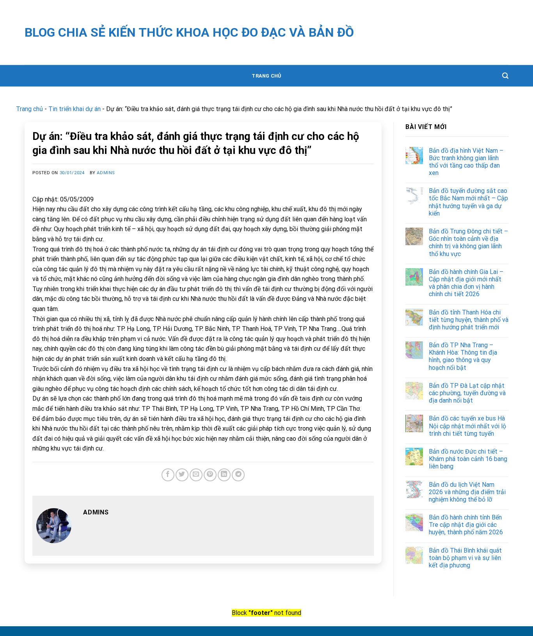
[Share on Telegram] (238, 474)
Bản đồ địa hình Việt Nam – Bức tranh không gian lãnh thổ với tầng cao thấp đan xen (466, 162)
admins (105, 172)
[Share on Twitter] (182, 474)
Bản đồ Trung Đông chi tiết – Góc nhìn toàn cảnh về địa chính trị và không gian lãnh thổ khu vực (468, 243)
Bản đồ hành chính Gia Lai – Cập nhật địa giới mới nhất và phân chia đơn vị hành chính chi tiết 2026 (466, 283)
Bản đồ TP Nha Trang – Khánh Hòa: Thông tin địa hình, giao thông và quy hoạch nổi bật (463, 356)
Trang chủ (29, 109)
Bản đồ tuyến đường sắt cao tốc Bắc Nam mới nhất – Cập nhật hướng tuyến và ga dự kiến (468, 202)
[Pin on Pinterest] (210, 474)
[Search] (505, 75)
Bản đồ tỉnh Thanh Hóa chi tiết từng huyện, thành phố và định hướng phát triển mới (468, 320)
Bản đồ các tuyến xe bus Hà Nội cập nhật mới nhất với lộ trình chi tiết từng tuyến (467, 426)
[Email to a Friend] (196, 474)
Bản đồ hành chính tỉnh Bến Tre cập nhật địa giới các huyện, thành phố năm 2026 (466, 525)
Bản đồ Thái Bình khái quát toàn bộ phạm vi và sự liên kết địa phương (465, 558)
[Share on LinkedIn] (224, 474)
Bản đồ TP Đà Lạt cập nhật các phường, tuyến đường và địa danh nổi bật (467, 393)
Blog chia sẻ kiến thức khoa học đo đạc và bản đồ (189, 32)
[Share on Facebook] (168, 474)
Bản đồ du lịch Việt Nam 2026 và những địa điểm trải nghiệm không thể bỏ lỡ (467, 492)
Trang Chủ (266, 76)
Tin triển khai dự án (74, 109)
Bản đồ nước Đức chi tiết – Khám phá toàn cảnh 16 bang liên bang (468, 459)
